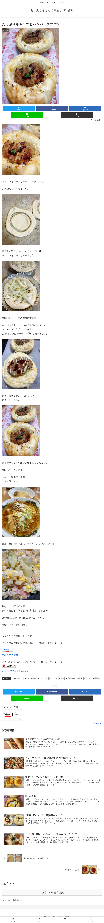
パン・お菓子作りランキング (15, 671)
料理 (80, 678)
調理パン (97, 678)
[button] (96, 488)
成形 (62, 678)
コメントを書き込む (52, 892)
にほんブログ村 (10, 655)
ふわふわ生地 (31, 678)
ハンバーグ (43, 678)
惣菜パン (7, 678)
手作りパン (71, 678)
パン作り (53, 678)
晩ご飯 (87, 678)
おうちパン (19, 678)
